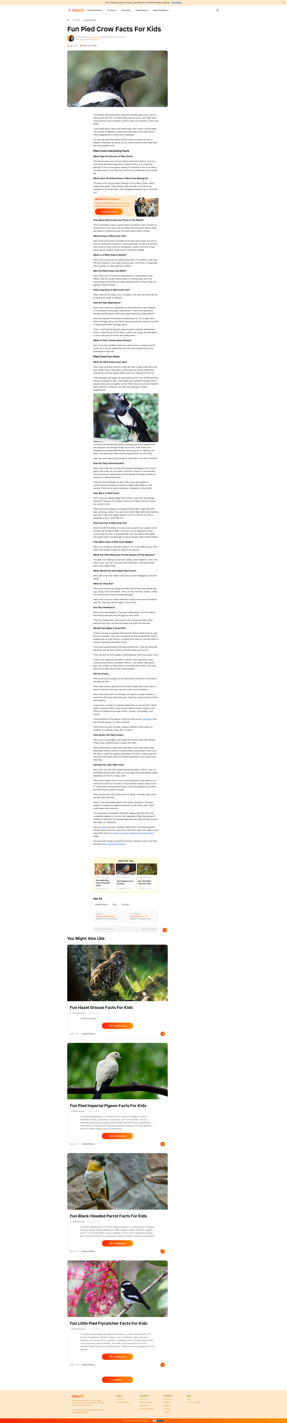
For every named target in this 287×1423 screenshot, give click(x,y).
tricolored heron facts (144, 833)
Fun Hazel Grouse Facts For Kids (101, 1007)
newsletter (144, 1405)
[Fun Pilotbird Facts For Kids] (126, 869)
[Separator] (165, 930)
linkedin (166, 1409)
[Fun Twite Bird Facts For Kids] (147, 869)
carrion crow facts (120, 833)
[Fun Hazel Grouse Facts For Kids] (117, 972)
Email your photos (109, 212)
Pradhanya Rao (93, 39)
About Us (143, 1399)
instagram (167, 1405)
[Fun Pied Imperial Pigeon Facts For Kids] (117, 1071)
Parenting (126, 10)
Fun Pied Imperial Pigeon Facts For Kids (108, 1105)
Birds (115, 904)
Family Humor (141, 10)
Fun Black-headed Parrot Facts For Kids (108, 1215)
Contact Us (120, 1399)
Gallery (75, 104)
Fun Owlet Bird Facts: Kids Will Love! (102, 883)
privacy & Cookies (193, 1402)
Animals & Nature (102, 877)
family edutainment (147, 1409)
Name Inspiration (160, 10)
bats (95, 591)
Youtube (166, 1412)
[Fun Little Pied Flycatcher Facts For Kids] (117, 1288)
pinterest (166, 1402)
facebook (167, 1399)
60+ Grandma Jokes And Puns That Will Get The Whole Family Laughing (137, 2)
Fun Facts (111, 10)
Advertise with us (123, 1402)
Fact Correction (151, 929)
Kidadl (68, 20)
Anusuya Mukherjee (93, 37)
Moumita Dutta (79, 1013)
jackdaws (147, 719)
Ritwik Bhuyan (79, 1111)
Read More (177, 2)
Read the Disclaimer (106, 929)
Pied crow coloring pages (114, 844)
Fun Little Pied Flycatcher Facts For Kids (108, 1323)
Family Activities (94, 10)
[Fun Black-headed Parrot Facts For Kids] (117, 1181)
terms (189, 1399)
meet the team (146, 1402)
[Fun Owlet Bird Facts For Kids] (105, 869)
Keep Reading (119, 1026)
